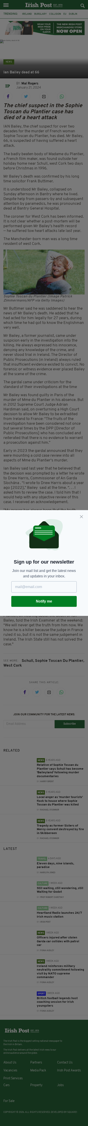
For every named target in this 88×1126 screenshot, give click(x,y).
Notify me (44, 601)
